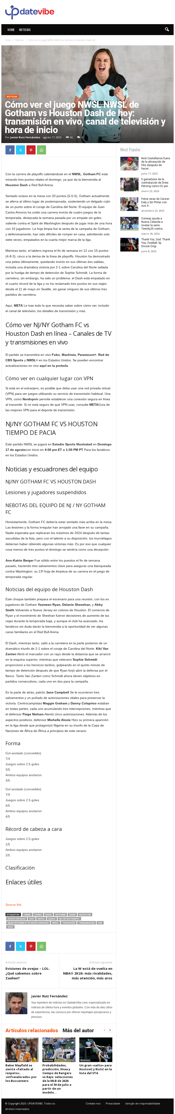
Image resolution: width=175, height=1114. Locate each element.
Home (11, 29)
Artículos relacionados (31, 1030)
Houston (85, 914)
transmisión (86, 922)
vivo (10, 926)
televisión (68, 922)
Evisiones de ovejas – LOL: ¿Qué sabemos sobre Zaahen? (27, 973)
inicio (41, 918)
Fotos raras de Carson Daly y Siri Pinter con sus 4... (155, 202)
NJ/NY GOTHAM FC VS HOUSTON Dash (28, 922)
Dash (48, 914)
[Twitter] (20, 149)
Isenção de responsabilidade (142, 1103)
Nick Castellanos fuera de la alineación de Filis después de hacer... (155, 163)
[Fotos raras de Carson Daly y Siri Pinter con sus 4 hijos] (129, 204)
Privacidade (113, 1103)
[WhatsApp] (41, 149)
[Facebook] (10, 149)
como (38, 914)
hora (72, 914)
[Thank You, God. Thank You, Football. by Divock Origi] (129, 245)
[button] (167, 30)
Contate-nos (93, 1103)
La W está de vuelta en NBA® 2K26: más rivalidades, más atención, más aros (87, 973)
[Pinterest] (31, 149)
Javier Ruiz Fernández (25, 137)
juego (52, 918)
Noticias (25, 29)
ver (100, 922)
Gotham (60, 914)
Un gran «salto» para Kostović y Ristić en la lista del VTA (95, 1069)
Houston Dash (17, 918)
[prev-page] (104, 1030)
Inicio (8, 40)
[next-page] (110, 1030)
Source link (13, 904)
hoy (31, 918)
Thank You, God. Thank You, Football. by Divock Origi (155, 243)
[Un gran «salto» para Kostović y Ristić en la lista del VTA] (95, 1049)
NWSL (55, 922)
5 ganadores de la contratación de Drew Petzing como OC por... (155, 183)
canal (27, 914)
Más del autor (78, 1030)
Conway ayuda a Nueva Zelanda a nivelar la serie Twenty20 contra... (153, 223)
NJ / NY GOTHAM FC (69, 918)
